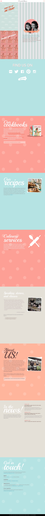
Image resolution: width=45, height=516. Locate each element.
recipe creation (31, 39)
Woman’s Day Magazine (21, 369)
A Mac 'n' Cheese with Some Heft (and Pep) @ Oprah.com (32, 422)
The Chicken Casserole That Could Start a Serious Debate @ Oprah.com (32, 414)
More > (11, 194)
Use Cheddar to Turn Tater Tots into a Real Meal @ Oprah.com (32, 406)
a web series (30, 41)
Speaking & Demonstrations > (11, 317)
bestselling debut (14, 133)
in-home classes (31, 40)
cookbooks (32, 37)
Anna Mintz (9, 480)
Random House (15, 480)
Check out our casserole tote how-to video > (12, 142)
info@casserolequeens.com (9, 473)
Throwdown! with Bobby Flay (17, 364)
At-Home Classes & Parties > (10, 318)
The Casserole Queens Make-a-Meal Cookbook (16, 134)
